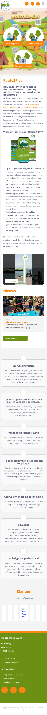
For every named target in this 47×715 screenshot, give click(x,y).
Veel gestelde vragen (12, 682)
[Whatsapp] (27, 4)
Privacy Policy (9, 678)
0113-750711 (10, 658)
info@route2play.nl (12, 662)
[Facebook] (13, 690)
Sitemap (24, 707)
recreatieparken (33, 104)
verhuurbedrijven (10, 107)
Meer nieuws (11, 338)
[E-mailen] (32, 4)
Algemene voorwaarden (13, 675)
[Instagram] (22, 690)
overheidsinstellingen (28, 107)
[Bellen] (38, 4)
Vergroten (12, 281)
